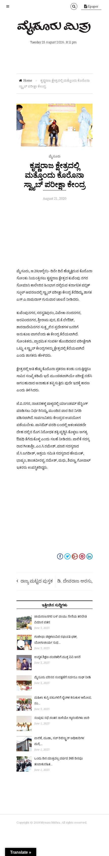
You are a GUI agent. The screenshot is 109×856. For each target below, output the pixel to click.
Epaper (92, 6)
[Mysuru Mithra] (54, 29)
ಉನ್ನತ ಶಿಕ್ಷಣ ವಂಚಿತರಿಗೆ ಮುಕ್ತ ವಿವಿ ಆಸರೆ (57, 657)
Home (27, 80)
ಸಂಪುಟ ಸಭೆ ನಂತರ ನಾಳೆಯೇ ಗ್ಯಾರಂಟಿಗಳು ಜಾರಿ (61, 718)
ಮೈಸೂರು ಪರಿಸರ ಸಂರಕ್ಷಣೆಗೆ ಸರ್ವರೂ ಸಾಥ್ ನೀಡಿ (62, 677)
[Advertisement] (54, 235)
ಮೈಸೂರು (54, 156)
